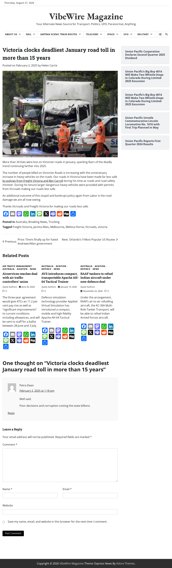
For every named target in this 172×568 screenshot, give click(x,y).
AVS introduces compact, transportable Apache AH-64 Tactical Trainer (60, 278)
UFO (125, 34)
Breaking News (37, 222)
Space (111, 34)
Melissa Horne (75, 227)
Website (8, 505)
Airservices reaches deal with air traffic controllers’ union (20, 278)
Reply (11, 413)
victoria (102, 227)
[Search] (166, 34)
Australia (21, 222)
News (33, 269)
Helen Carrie (49, 65)
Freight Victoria (22, 227)
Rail (28, 34)
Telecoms (92, 34)
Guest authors (10, 286)
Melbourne (57, 227)
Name (7, 489)
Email (67, 489)
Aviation (22, 269)
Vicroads (90, 227)
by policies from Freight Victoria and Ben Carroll (33, 181)
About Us (11, 34)
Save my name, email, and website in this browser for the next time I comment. (57, 521)
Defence (46, 269)
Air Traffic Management (17, 266)
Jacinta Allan (41, 227)
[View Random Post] (160, 34)
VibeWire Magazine (86, 16)
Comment (10, 444)
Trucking (54, 222)
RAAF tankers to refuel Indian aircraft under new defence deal (96, 278)
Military (143, 34)
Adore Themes (125, 563)
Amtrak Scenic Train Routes (58, 34)
